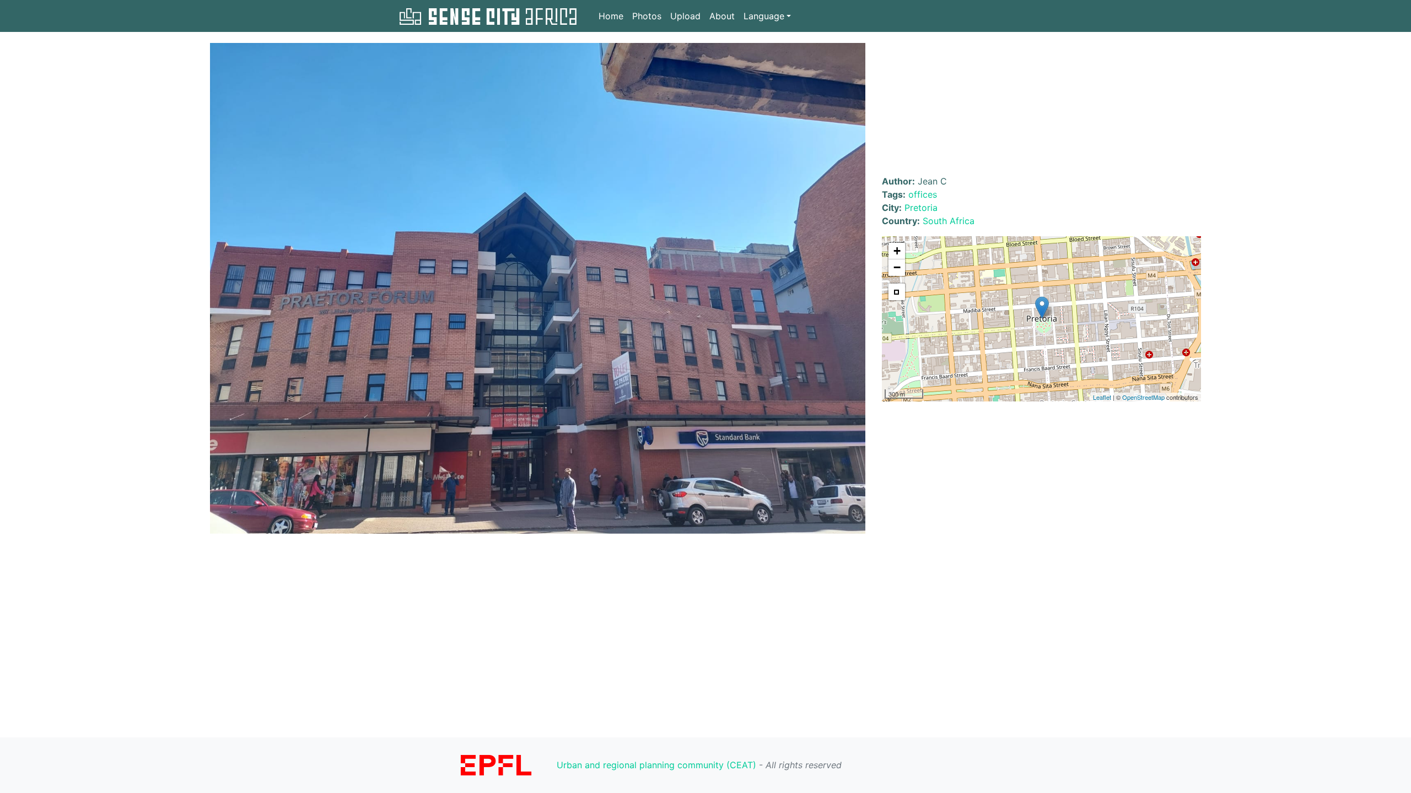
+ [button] (897, 251)
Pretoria (921, 207)
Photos (646, 15)
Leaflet (1102, 397)
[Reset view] (896, 292)
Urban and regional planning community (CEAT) (656, 764)
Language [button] (764, 15)
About (722, 15)
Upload (685, 15)
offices (922, 194)
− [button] (897, 267)
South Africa (948, 220)
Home (611, 15)
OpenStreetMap (1143, 397)
